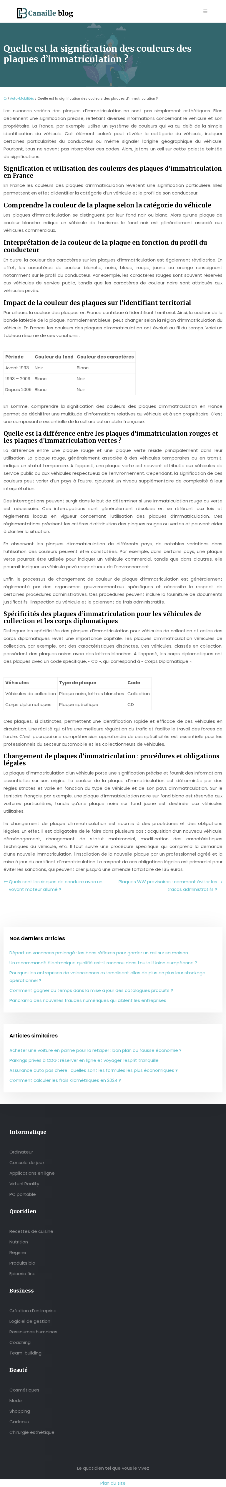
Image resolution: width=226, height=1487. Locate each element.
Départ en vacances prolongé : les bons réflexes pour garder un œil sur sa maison (98, 953)
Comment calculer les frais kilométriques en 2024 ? (65, 1080)
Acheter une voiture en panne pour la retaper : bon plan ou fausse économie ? (95, 1050)
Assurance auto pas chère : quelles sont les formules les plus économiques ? (93, 1070)
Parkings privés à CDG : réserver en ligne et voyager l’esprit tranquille (84, 1060)
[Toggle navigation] (205, 11)
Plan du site (113, 1483)
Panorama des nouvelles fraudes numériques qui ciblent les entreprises (87, 1000)
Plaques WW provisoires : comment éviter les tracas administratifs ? (168, 885)
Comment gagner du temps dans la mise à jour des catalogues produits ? (91, 990)
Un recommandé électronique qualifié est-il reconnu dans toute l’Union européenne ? (103, 963)
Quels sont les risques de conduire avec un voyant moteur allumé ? (55, 885)
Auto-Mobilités (22, 98)
